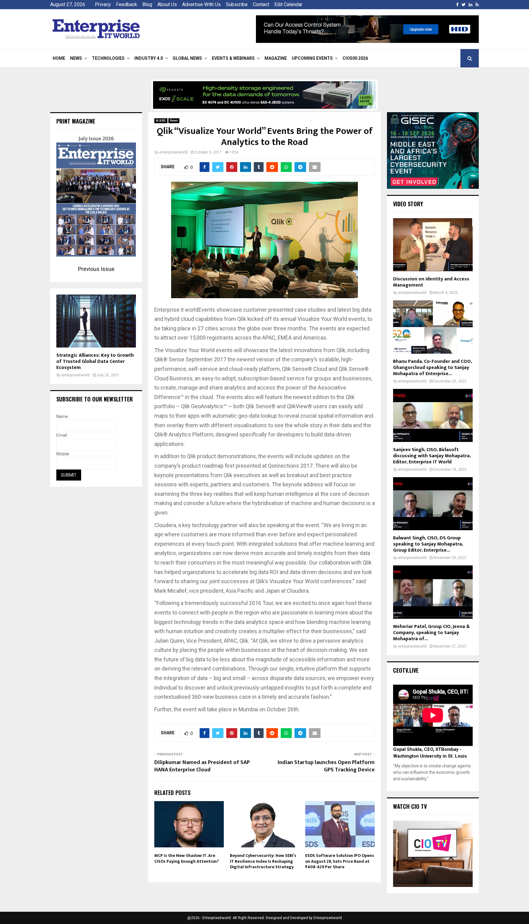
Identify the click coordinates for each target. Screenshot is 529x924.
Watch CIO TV (410, 806)
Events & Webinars (233, 58)
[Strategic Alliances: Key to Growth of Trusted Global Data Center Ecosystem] (96, 321)
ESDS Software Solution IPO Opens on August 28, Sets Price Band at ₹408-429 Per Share (339, 861)
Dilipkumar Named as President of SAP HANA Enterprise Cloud (202, 766)
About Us (167, 4)
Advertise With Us (201, 4)
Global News (187, 58)
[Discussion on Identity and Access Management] (433, 244)
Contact (261, 4)
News (76, 58)
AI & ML (161, 120)
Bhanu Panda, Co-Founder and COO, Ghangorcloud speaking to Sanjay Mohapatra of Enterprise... (432, 367)
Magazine (275, 58)
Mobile (62, 453)
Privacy (103, 4)
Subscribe (237, 4)
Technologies (108, 58)
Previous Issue (96, 269)
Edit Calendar (288, 4)
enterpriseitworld (173, 152)
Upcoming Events (312, 58)
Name (62, 416)
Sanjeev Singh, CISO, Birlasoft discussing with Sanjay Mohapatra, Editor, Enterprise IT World (432, 456)
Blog (147, 4)
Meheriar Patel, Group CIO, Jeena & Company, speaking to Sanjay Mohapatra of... (431, 632)
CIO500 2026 (355, 58)
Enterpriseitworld (327, 918)
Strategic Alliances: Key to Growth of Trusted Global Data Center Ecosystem (95, 361)
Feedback (126, 4)
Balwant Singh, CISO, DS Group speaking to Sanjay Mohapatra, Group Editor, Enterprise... (428, 544)
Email (61, 435)
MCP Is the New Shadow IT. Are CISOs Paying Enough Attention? (186, 858)
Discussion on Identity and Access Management (431, 282)
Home (59, 58)
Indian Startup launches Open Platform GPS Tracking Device (326, 766)
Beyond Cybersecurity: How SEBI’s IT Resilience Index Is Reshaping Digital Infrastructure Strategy (263, 861)
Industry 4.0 (148, 58)
